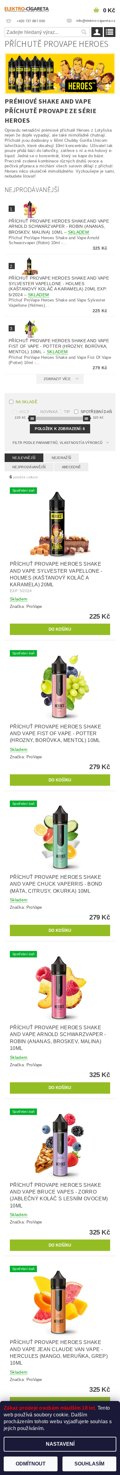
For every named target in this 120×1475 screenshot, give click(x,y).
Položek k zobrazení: (60, 429)
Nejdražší (61, 458)
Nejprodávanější (29, 467)
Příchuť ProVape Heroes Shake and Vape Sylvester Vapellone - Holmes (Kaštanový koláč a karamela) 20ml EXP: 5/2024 (59, 286)
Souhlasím (89, 1463)
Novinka (49, 412)
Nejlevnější (24, 458)
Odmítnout (31, 1463)
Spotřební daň (96, 412)
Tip (67, 412)
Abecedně (71, 467)
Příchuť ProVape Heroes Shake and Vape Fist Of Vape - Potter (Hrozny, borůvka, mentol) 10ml (59, 346)
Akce (24, 412)
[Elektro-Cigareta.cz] (30, 8)
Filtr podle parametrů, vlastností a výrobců (58, 443)
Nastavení (60, 1444)
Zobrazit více (57, 379)
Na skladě (26, 402)
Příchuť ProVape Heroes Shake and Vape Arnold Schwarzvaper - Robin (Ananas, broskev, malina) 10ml (59, 227)
